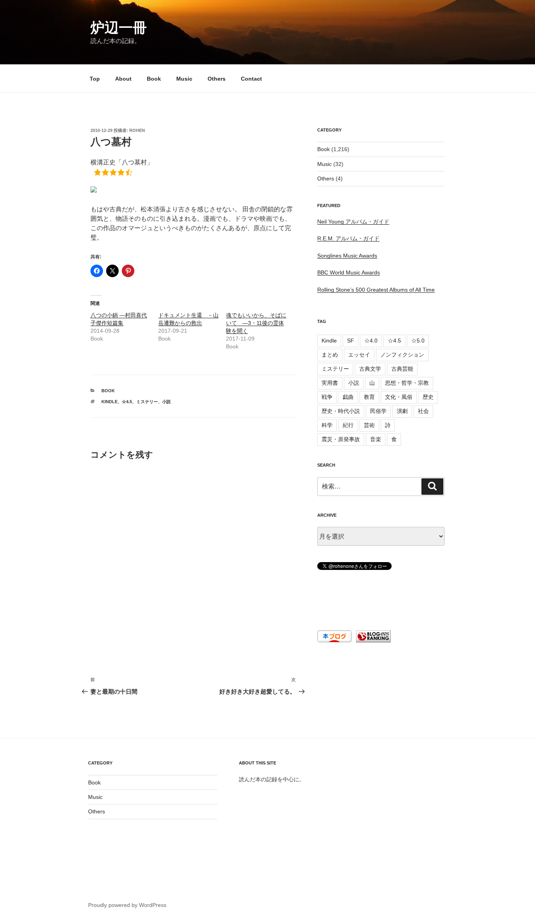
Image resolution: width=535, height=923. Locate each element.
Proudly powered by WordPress (127, 905)
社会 (423, 411)
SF (350, 340)
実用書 (330, 383)
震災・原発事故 (341, 439)
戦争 (327, 397)
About (123, 79)
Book (154, 79)
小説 (166, 401)
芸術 (369, 425)
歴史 (428, 397)
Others (217, 79)
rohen (137, 130)
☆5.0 (418, 340)
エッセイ (359, 355)
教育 (369, 397)
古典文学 (370, 369)
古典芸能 (402, 369)
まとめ (330, 355)
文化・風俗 (398, 397)
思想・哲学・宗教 (407, 383)
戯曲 (348, 397)
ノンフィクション (402, 355)
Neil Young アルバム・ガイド (353, 221)
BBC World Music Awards (348, 272)
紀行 (348, 425)
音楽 (375, 439)
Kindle (109, 401)
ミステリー (147, 401)
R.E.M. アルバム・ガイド (348, 238)
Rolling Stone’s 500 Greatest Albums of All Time (376, 290)
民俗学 (378, 411)
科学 (327, 425)
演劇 (402, 411)
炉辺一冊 (118, 28)
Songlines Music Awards (347, 255)
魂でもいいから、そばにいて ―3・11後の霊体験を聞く (256, 323)
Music (184, 79)
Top (95, 79)
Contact (251, 79)
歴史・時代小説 (341, 411)
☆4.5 (127, 401)
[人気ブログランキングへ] (372, 640)
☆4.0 (371, 340)
